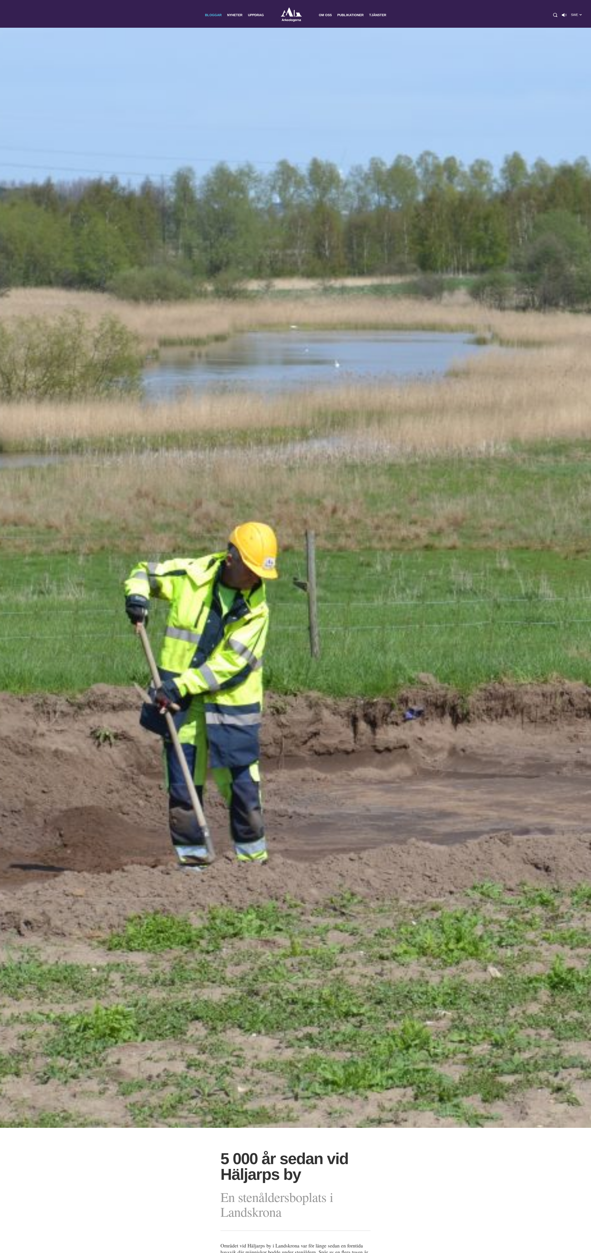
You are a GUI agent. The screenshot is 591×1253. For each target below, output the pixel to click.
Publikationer (350, 15)
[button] (555, 15)
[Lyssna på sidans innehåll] (564, 15)
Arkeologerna (291, 15)
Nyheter (234, 15)
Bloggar (213, 15)
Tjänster (377, 15)
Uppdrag (256, 15)
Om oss (325, 15)
